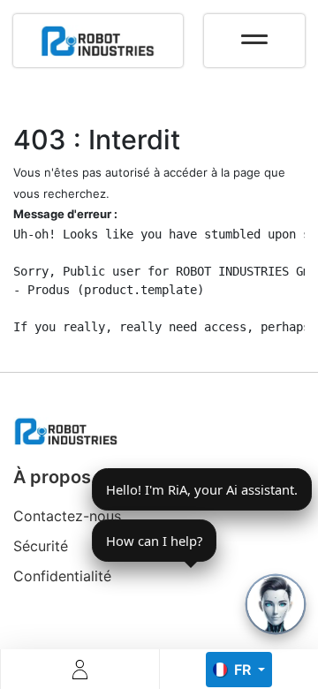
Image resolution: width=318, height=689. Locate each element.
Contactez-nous (67, 516)
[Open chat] (275, 604)
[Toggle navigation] (254, 34)
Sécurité (40, 546)
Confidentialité (62, 576)
